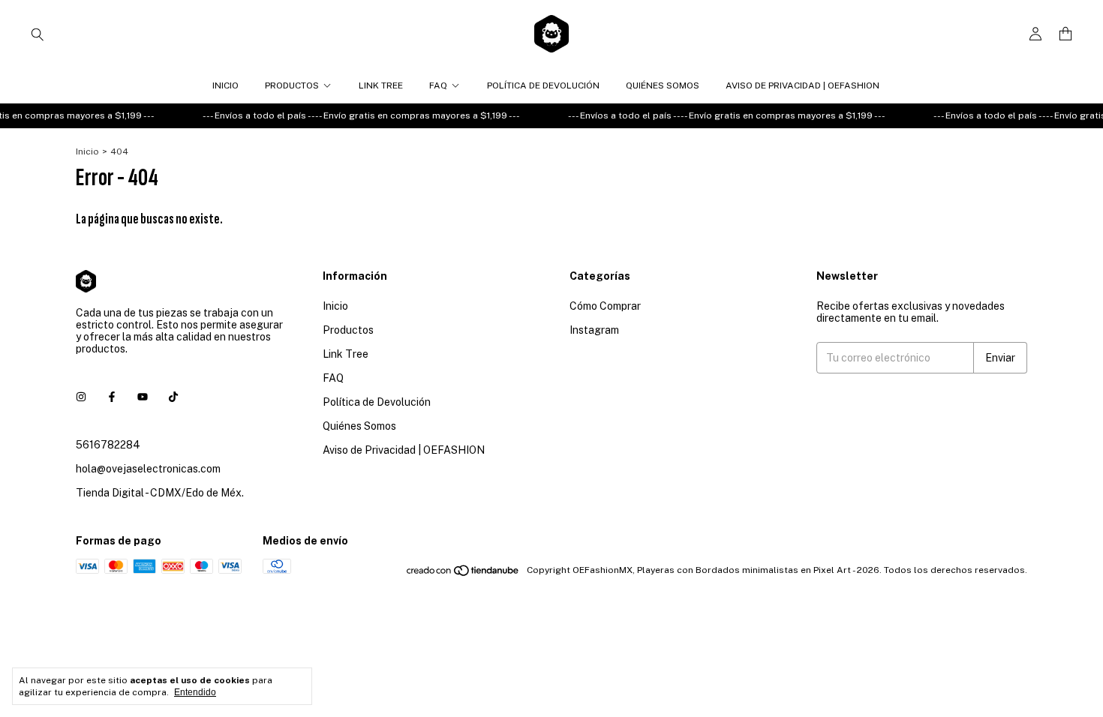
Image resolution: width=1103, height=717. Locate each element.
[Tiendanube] (463, 573)
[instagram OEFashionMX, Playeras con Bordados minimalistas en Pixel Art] (81, 397)
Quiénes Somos (662, 85)
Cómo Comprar (605, 306)
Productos (292, 85)
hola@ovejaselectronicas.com (148, 469)
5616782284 (108, 445)
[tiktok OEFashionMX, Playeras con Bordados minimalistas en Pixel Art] (173, 397)
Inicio (225, 85)
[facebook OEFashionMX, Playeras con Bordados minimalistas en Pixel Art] (112, 397)
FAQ (438, 85)
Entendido (195, 692)
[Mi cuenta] (1035, 34)
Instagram (594, 330)
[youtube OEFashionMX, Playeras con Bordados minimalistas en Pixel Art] (142, 397)
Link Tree (381, 85)
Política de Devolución (543, 85)
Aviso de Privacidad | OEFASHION (802, 85)
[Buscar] (37, 33)
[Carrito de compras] (1065, 34)
